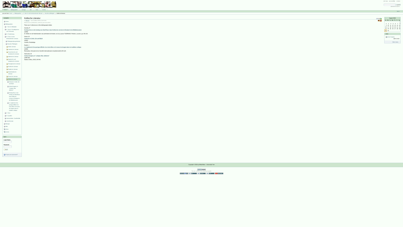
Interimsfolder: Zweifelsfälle (13, 118)
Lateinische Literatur (13, 49)
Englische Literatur (13, 69)
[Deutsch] (379, 20)
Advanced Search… (396, 6)
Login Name (7, 140)
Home (5, 9)
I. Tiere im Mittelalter (11, 26)
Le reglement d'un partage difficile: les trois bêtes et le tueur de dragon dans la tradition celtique (14, 106)
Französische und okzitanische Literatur (13, 53)
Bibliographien (14, 9)
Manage (24, 9)
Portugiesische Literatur (14, 63)
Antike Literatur (12, 46)
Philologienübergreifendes (13, 41)
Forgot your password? (11, 154)
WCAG (192, 173)
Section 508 (184, 173)
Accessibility (392, 1)
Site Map (385, 1)
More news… (396, 42)
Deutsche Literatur (13, 76)
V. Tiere (8, 113)
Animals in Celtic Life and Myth (14, 82)
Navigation (6, 18)
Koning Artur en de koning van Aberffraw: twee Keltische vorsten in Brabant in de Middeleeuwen (14, 96)
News (37, 9)
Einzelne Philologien (49, 13)
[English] (381, 20)
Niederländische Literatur (12, 72)
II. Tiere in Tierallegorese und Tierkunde (12, 30)
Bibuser (27, 20)
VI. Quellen (9, 115)
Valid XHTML (201, 173)
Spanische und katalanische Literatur (13, 60)
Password (6, 144)
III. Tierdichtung (10, 34)
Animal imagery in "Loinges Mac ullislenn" (13, 88)
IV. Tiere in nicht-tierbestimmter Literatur (33, 13)
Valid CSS (210, 173)
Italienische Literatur (13, 56)
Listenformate (9, 121)
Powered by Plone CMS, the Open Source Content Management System (201, 169)
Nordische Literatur (13, 66)
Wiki (31, 9)
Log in (398, 11)
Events (44, 9)
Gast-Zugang (393, 37)
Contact (398, 1)
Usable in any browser (219, 173)
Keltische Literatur (12, 79)
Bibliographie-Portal (29, 4)
